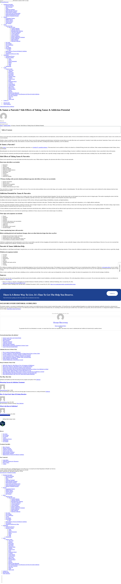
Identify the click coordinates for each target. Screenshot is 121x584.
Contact (4, 463)
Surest (9, 534)
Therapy (5, 487)
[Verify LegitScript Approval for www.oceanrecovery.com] (2, 426)
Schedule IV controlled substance (40, 147)
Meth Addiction (14, 510)
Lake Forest (11, 557)
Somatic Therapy (9, 491)
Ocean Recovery (3, 122)
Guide (4, 538)
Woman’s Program (7, 448)
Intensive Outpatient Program (12, 486)
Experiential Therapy (10, 488)
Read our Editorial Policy (60, 325)
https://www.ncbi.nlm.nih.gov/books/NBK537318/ (14, 283)
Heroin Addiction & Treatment (18, 507)
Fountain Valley (11, 547)
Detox (5, 106)
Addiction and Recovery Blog (12, 524)
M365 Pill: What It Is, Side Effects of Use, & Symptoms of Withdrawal (18, 365)
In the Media (5, 460)
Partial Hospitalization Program (12, 485)
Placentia (10, 562)
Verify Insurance (6, 573)
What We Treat (9, 496)
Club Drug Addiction (16, 502)
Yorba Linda (11, 569)
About (4, 495)
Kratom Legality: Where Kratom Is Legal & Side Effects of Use (17, 370)
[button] (119, 268)
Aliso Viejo (10, 540)
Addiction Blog (7, 125)
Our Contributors (9, 515)
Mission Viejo (11, 558)
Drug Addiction (10, 106)
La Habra (10, 553)
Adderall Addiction (15, 500)
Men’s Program (6, 340)
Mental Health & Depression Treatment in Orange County (15, 345)
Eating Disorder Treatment (8, 344)
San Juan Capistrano (12, 566)
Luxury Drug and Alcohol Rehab (10, 346)
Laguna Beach (11, 554)
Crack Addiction (14, 505)
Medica (10, 533)
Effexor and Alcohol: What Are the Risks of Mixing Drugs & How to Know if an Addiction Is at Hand (25, 369)
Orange (10, 560)
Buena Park (11, 543)
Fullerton (10, 548)
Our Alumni (5, 436)
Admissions (5, 525)
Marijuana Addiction (15, 511)
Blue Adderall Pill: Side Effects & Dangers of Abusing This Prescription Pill (19, 373)
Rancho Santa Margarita (13, 563)
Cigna (9, 529)
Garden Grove (11, 549)
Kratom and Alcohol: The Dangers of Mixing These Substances (17, 367)
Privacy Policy (6, 462)
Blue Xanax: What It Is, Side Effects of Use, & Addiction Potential (17, 366)
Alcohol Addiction (15, 499)
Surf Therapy (8, 494)
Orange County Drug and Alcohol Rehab (12, 337)
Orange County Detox (8, 450)
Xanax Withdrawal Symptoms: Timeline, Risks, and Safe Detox (17, 357)
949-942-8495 (6, 572)
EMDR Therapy (9, 490)
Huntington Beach (12, 552)
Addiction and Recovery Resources (10, 461)
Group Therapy (9, 492)
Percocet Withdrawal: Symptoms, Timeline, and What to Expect (17, 354)
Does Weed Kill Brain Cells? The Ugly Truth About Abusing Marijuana (19, 374)
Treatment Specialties (7, 475)
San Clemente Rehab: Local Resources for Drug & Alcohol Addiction (23, 564)
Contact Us (112, 293)
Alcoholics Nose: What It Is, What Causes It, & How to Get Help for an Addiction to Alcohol (23, 371)
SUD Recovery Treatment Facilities (8, 472)
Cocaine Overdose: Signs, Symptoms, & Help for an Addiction (17, 356)
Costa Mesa (11, 544)
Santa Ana (10, 567)
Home (1, 125)
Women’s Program (7, 339)
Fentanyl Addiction (15, 506)
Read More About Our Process (14, 308)
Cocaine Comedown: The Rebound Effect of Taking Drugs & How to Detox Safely (21, 353)
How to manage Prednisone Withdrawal (11, 352)
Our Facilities (6, 435)
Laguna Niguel (11, 555)
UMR (9, 535)
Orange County (9, 539)
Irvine (9, 550)
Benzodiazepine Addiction (17, 501)
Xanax (4, 147)
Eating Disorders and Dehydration (10, 358)
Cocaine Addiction (15, 504)
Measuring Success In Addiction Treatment (12, 382)
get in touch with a (106, 267)
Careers (4, 437)
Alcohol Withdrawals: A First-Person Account (13, 359)
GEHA (10, 530)
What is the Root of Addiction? (9, 406)
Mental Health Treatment (8, 453)
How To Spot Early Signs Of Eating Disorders (13, 394)
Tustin (9, 568)
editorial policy (8, 279)
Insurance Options (10, 528)
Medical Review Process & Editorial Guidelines (13, 454)
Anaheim (10, 542)
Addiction (2, 106)
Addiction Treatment (7, 343)
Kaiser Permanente (12, 531)
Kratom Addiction (15, 509)
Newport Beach (11, 559)
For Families (5, 441)
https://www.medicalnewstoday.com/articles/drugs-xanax (63, 284)
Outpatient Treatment (7, 341)
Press (9, 520)
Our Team (5, 434)
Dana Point (10, 545)
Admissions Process (7, 439)
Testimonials (5, 440)
